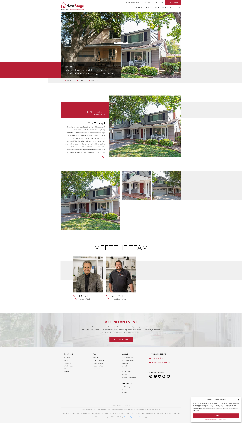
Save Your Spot (121, 339)
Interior (66, 369)
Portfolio (138, 8)
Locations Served (128, 360)
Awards (124, 366)
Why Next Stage (127, 357)
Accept (216, 415)
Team (148, 8)
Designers (96, 357)
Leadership (96, 369)
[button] (238, 400)
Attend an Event (158, 358)
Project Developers (99, 360)
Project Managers (98, 363)
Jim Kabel (84, 296)
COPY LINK (94, 81)
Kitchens (67, 357)
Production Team (98, 366)
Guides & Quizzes (128, 387)
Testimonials (126, 369)
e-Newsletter (158, 2)
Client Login (146, 2)
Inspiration (167, 8)
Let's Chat (173, 2)
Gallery (124, 392)
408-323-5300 (135, 2)
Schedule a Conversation (161, 362)
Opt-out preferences (211, 419)
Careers (124, 374)
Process (125, 363)
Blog (124, 390)
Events (178, 8)
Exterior (66, 372)
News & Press (126, 372)
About (156, 8)
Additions (67, 363)
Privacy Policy (222, 419)
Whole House (68, 366)
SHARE (68, 81)
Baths (66, 360)
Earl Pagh (117, 296)
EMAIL (81, 81)
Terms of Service (139, 417)
